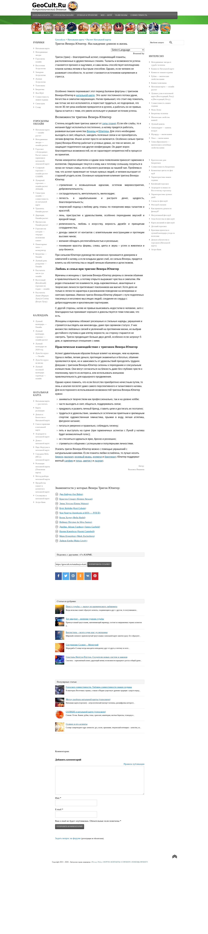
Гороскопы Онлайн (63, 15)
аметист (87, 460)
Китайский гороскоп (160, 184)
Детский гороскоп (159, 226)
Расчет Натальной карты (98, 39)
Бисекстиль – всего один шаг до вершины (87, 632)
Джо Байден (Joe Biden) (71, 494)
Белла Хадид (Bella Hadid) (72, 517)
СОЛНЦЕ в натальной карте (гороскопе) (86, 712)
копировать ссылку (99, 564)
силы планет (109, 123)
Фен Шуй (39, 93)
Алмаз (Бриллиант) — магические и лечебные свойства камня (161, 145)
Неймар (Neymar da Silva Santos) (75, 522)
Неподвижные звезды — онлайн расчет (41, 142)
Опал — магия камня (160, 138)
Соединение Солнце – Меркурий (82, 644)
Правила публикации (134, 764)
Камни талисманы (159, 83)
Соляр (38, 107)
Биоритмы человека (159, 113)
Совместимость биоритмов (163, 167)
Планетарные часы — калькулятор (41, 247)
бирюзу (59, 456)
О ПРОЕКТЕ (126, 862)
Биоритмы (39, 89)
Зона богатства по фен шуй (163, 219)
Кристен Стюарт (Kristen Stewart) (76, 499)
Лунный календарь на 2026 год (41, 346)
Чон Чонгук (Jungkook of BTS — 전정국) (79, 513)
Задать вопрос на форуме (68, 838)
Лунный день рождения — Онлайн (41, 263)
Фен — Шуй (106, 15)
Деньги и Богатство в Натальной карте (42, 417)
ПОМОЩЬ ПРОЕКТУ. (140, 862)
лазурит (99, 460)
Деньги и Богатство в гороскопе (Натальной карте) (160, 243)
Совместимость (138, 15)
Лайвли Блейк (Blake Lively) (73, 540)
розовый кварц (83, 456)
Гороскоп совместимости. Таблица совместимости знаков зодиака (99, 687)
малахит (68, 456)
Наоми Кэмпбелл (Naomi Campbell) (77, 531)
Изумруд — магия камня (161, 134)
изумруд (97, 456)
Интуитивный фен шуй (161, 215)
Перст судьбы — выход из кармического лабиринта (91, 606)
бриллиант (110, 456)
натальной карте (85, 95)
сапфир (68, 460)
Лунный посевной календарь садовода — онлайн (40, 372)
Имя (58, 798)
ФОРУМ (106, 862)
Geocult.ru (60, 39)
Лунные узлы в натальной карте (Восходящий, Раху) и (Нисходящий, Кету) (162, 96)
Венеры (91, 131)
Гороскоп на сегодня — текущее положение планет (40, 234)
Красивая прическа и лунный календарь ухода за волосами (163, 233)
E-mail (59, 809)
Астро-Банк (156, 249)
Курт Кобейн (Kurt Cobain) (72, 508)
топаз (79, 460)
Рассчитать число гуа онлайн (40, 273)
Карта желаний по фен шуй (163, 223)
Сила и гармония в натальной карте (42, 427)
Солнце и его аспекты (76, 724)
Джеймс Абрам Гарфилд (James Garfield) (79, 527)
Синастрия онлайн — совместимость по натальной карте (41, 199)
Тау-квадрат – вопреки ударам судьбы (85, 619)
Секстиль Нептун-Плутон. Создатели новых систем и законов (96, 657)
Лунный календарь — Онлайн (41, 324)
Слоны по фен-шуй (159, 201)
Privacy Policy (97, 862)
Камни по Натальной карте (162, 69)
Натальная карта (41, 15)
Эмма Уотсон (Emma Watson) (74, 503)
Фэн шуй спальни (158, 205)
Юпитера (103, 131)
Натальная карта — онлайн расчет (42, 133)
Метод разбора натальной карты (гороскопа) (88, 699)
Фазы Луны (156, 110)
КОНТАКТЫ (115, 862)
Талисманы (121, 15)
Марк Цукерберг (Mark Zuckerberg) (77, 536)
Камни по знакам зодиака (162, 72)
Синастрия (40, 103)
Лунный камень (158, 124)
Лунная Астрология (87, 15)
